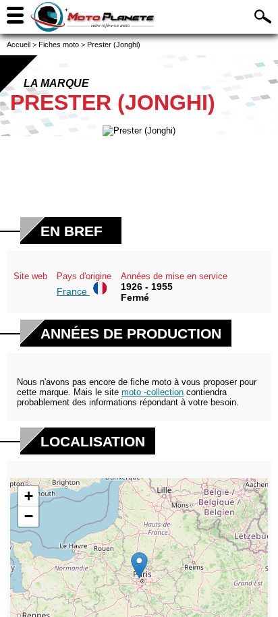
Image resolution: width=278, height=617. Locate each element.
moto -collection (152, 392)
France (73, 291)
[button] (139, 565)
